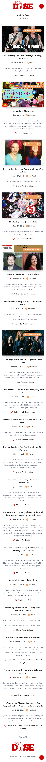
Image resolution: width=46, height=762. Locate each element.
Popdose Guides (27, 382)
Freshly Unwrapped (21, 695)
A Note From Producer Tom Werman (23, 638)
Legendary (27, 133)
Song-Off (27, 600)
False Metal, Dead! (21, 412)
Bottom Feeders (22, 186)
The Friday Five (27, 239)
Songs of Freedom (28, 294)
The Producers (27, 505)
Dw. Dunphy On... (22, 76)
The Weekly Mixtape (27, 324)
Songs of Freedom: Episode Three (23, 275)
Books (20, 133)
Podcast (17, 294)
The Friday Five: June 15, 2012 (23, 222)
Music (32, 76)
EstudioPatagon (30, 756)
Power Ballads (27, 630)
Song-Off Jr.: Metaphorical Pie (23, 581)
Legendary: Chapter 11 (23, 111)
